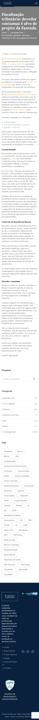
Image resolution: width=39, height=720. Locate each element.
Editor (6, 54)
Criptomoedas (23, 471)
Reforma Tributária (11, 545)
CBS (17, 456)
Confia (13, 159)
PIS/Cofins (17, 535)
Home (6, 647)
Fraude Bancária (20, 500)
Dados (6, 476)
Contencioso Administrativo (15, 466)
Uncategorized (9, 432)
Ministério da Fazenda (12, 59)
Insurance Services (11, 415)
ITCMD (7, 525)
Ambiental (8, 451)
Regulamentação (11, 550)
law (4, 421)
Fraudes (7, 505)
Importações (9, 520)
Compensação (10, 461)
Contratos (8, 471)
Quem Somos (9, 651)
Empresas (8, 491)
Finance (6, 409)
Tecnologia (25, 564)
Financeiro (24, 496)
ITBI (29, 520)
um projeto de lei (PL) (16, 64)
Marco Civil (8, 530)
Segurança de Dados (12, 560)
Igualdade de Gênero (12, 515)
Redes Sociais (9, 540)
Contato (7, 668)
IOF (21, 520)
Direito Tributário (11, 481)
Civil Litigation (9, 404)
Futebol (19, 505)
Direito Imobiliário (22, 476)
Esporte (21, 491)
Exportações (9, 496)
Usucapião (8, 574)
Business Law (8, 398)
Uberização (23, 569)
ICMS (14, 510)
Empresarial (29, 486)
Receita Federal (10, 94)
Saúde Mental (9, 555)
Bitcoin (7, 456)
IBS (5, 510)
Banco (20, 451)
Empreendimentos (11, 486)
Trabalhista (8, 569)
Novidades (23, 530)
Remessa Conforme (18, 110)
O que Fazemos (10, 654)
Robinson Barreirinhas (27, 94)
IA (28, 505)
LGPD (25, 525)
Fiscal (6, 500)
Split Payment (9, 564)
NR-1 (6, 535)
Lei (16, 525)
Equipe (7, 658)
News (5, 426)
